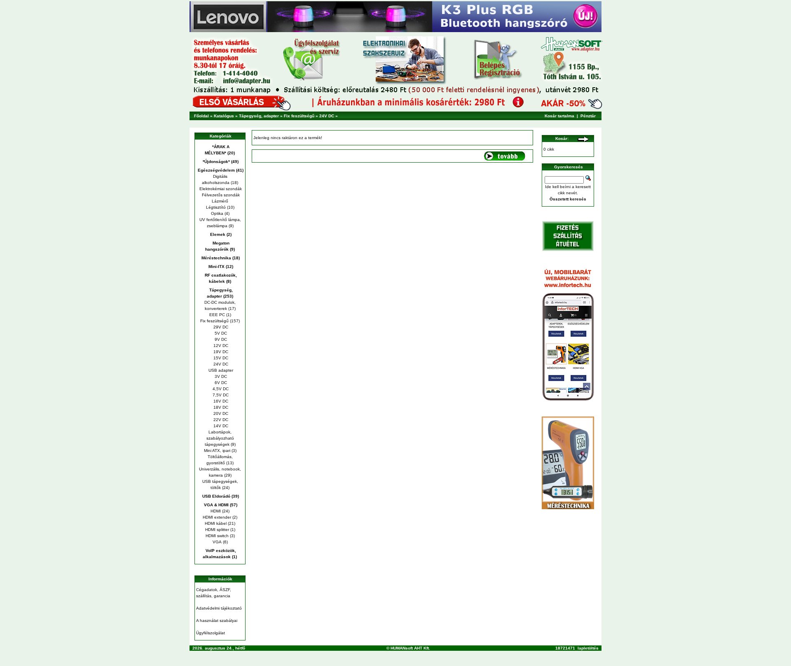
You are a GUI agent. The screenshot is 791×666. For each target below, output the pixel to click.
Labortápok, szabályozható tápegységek (219, 438)
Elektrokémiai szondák (220, 188)
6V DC (220, 382)
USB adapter (220, 370)
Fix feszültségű (299, 116)
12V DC (220, 345)
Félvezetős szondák (220, 195)
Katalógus (224, 116)
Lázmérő (220, 201)
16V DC (220, 401)
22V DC (220, 419)
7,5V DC (220, 395)
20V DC (220, 413)
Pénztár (588, 116)
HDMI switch (217, 535)
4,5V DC (220, 389)
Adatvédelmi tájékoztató (219, 608)
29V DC (220, 327)
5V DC (220, 333)
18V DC (220, 407)
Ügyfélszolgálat (210, 633)
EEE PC (217, 314)
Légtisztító (216, 207)
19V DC (220, 351)
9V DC (220, 339)
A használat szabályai (216, 620)
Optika (217, 213)
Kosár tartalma (559, 116)
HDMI (216, 511)
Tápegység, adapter (259, 116)
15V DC (220, 358)
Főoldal (201, 116)
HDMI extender (217, 517)
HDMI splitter (217, 529)
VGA (217, 542)
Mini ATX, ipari (217, 450)
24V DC (326, 116)
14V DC (220, 426)
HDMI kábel (216, 523)
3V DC (220, 376)
